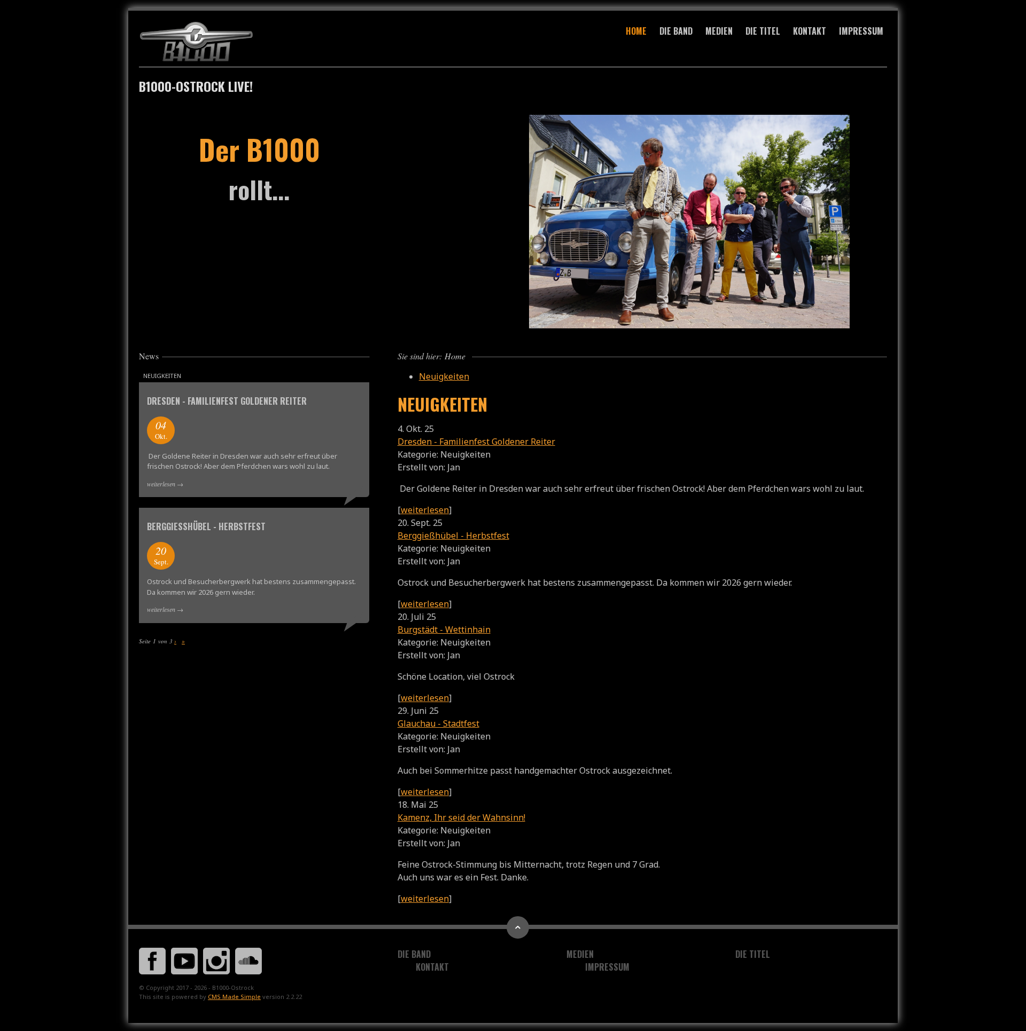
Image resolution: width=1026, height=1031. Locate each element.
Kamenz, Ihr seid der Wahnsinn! (461, 817)
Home (636, 31)
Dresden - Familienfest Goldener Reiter (476, 441)
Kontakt (809, 31)
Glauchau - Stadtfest (438, 723)
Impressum (861, 31)
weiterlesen (425, 510)
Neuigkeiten (444, 376)
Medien (719, 31)
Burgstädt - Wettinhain (444, 629)
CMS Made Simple (234, 997)
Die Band (676, 31)
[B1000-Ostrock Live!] (254, 42)
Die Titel (762, 31)
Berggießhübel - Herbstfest (453, 535)
